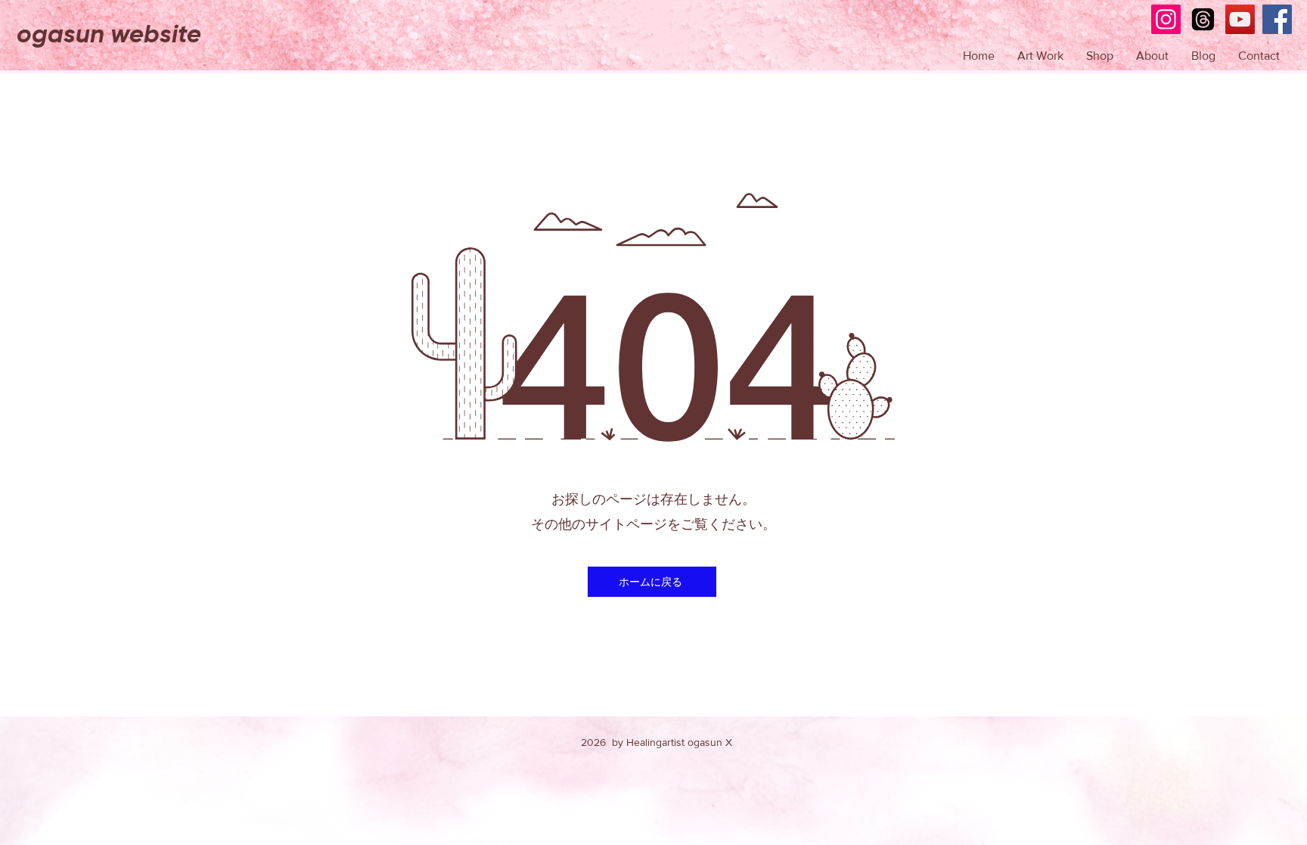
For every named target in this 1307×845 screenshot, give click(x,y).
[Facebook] (1277, 19)
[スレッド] (1203, 19)
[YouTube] (1240, 19)
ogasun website (109, 34)
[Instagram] (1166, 19)
